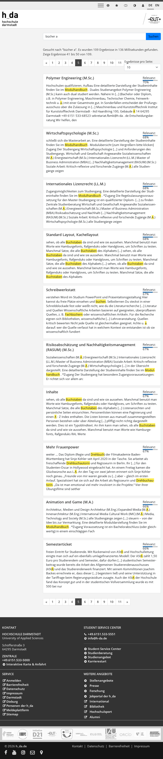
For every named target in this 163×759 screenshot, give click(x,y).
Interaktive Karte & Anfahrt (26, 664)
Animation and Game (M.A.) (69, 501)
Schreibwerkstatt (60, 289)
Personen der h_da (19, 706)
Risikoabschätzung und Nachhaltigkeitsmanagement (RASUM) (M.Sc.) (90, 347)
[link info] (108, 5)
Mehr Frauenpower (62, 446)
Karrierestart (97, 661)
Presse (94, 686)
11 (120, 63)
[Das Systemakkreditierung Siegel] (23, 734)
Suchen (153, 36)
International (99, 701)
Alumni (95, 717)
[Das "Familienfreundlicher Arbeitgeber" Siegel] (67, 734)
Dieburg (11, 701)
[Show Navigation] (101, 5)
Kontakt (77, 746)
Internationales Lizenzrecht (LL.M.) (76, 183)
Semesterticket (59, 544)
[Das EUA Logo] (96, 734)
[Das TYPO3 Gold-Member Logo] (140, 734)
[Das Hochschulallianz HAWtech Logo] (81, 734)
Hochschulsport (101, 712)
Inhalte (52, 391)
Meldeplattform (17, 710)
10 (112, 63)
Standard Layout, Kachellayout (72, 234)
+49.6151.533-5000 (16, 660)
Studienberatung (100, 653)
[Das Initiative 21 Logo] (37, 734)
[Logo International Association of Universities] (111, 734)
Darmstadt (13, 697)
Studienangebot (99, 657)
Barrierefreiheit (17, 685)
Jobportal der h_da (103, 696)
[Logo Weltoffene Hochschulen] (155, 734)
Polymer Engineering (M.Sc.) (70, 77)
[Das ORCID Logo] (125, 734)
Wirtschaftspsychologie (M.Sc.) (72, 132)
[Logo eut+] (52, 734)
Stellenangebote (101, 680)
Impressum (14, 693)
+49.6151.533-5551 (101, 634)
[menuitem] (8, 752)
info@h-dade (97, 638)
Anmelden (13, 680)
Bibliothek (97, 706)
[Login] (125, 5)
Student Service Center (104, 649)
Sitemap (12, 714)
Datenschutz (15, 689)
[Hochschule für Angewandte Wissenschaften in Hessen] (8, 734)
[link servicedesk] (143, 5)
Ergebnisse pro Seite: (138, 61)
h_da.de (21, 746)
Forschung (97, 691)
